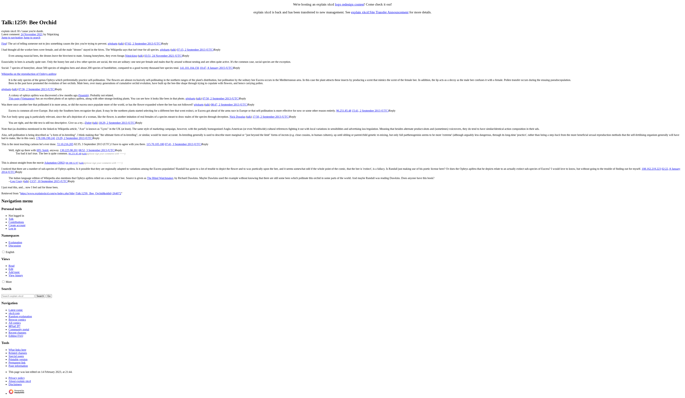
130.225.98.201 (69, 150)
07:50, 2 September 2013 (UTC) (220, 98)
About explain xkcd (20, 381)
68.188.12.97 (72, 163)
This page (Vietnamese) (22, 98)
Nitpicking (131, 55)
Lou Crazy (16, 181)
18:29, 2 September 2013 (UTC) (117, 122)
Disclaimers (15, 384)
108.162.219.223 (651, 168)
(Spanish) (83, 95)
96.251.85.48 (343, 110)
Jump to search (32, 37)
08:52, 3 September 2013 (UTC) (96, 150)
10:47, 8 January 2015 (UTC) (216, 67)
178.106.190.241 (45, 138)
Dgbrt (88, 122)
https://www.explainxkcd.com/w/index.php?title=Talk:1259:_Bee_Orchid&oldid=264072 (70, 193)
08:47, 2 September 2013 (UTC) (229, 104)
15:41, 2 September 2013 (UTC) (370, 110)
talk (121, 43)
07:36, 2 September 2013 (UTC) (36, 89)
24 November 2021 (32, 34)
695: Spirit (42, 150)
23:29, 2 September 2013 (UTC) (74, 138)
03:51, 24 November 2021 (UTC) (163, 55)
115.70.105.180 (155, 144)
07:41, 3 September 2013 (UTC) (183, 144)
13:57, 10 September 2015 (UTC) (49, 181)
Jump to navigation (12, 37)
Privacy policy (17, 377)
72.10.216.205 (65, 144)
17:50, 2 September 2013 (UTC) (271, 116)
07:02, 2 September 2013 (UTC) (143, 43)
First (3, 43)
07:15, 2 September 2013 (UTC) (195, 49)
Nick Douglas (237, 116)
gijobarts (112, 43)
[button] (164, 43)
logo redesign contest (349, 4)
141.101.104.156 (189, 67)
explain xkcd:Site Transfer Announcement (380, 12)
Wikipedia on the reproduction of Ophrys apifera (28, 73)
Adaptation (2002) (54, 162)
